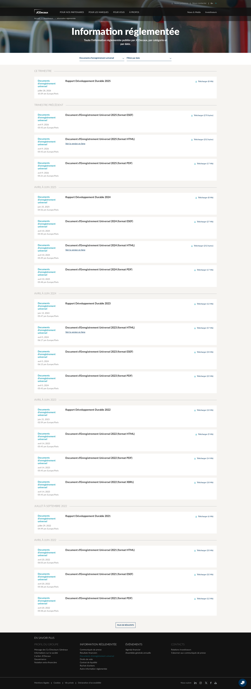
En (212, 3)
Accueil (37, 18)
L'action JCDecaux (42, 656)
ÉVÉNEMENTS (134, 644)
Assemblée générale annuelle (138, 653)
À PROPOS (134, 12)
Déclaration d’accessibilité (89, 683)
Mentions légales (41, 683)
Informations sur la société (46, 653)
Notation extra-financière (45, 663)
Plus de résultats (125, 625)
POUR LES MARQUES (99, 12)
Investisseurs (211, 12)
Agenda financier (133, 650)
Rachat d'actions (87, 666)
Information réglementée (98, 644)
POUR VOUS (119, 12)
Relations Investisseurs (181, 650)
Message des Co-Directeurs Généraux (51, 650)
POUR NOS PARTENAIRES (72, 12)
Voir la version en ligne (75, 144)
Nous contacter (199, 3)
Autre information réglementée (93, 669)
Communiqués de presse (91, 650)
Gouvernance (40, 659)
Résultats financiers (88, 653)
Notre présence (181, 3)
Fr (216, 3)
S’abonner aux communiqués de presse (188, 653)
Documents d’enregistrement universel (97, 656)
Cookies (57, 683)
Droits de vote (86, 659)
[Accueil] (45, 12)
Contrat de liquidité (88, 663)
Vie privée (69, 683)
